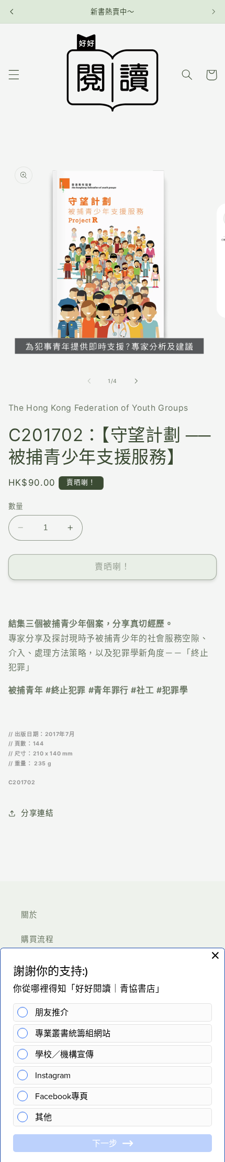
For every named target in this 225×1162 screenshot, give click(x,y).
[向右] (136, 380)
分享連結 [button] (37, 813)
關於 (29, 914)
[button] (14, 75)
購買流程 (37, 939)
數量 (16, 506)
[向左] (88, 380)
